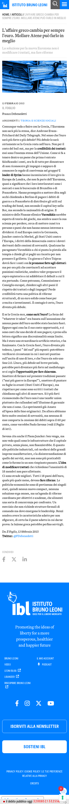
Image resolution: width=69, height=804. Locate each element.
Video (7, 664)
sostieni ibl (34, 747)
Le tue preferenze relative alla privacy (42, 774)
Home (5, 14)
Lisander (9, 677)
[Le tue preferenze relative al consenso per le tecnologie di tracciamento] (62, 797)
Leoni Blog (10, 671)
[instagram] (27, 703)
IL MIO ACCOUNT (45, 658)
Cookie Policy (32, 771)
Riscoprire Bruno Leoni (17, 683)
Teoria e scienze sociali (38, 120)
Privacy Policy (14, 771)
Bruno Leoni (11, 658)
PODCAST (46, 664)
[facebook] (17, 703)
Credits (34, 783)
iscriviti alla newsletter (34, 726)
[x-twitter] (39, 703)
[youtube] (50, 703)
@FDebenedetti (23, 536)
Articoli (17, 14)
